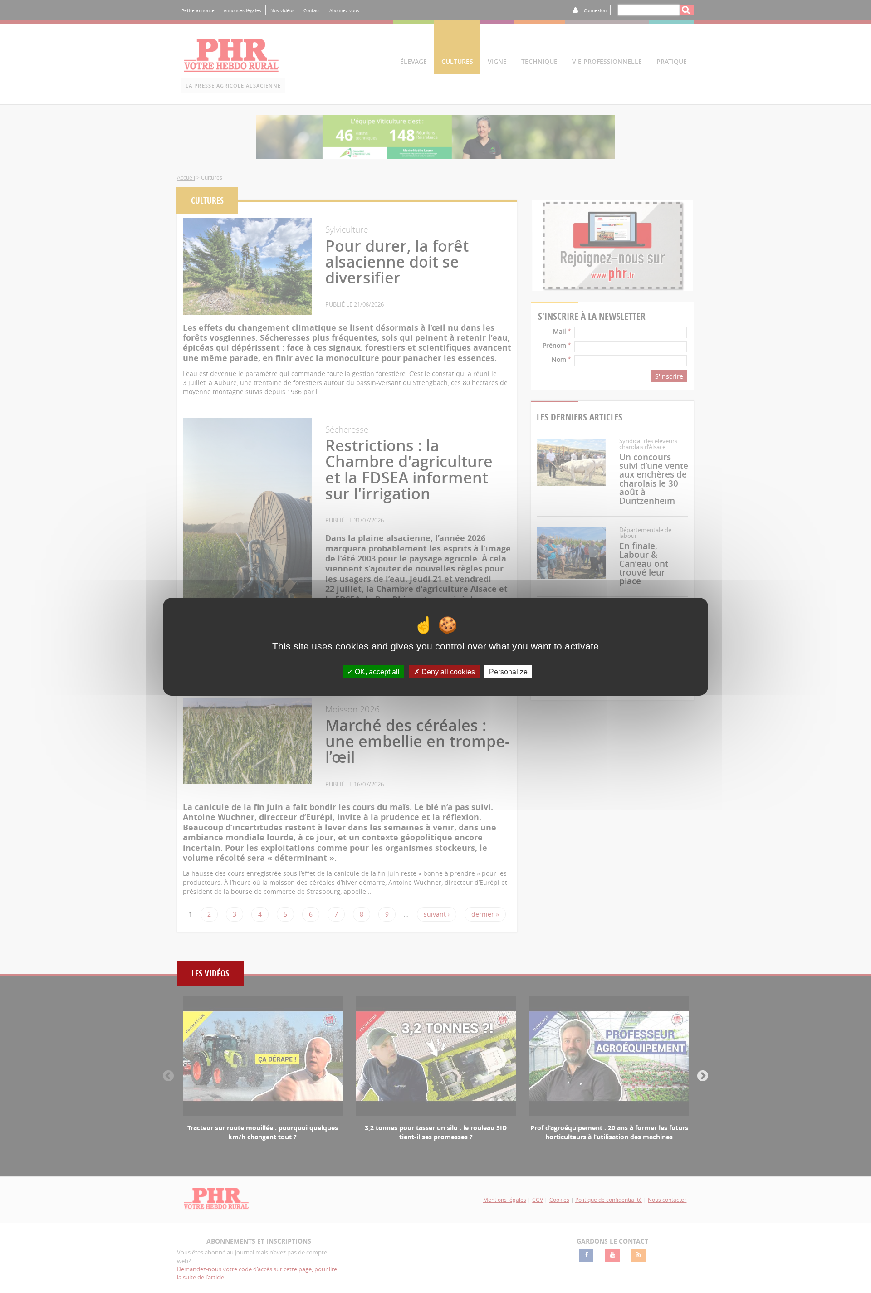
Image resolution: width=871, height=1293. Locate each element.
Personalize (508, 671)
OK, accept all (376, 671)
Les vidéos (210, 973)
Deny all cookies (447, 671)
